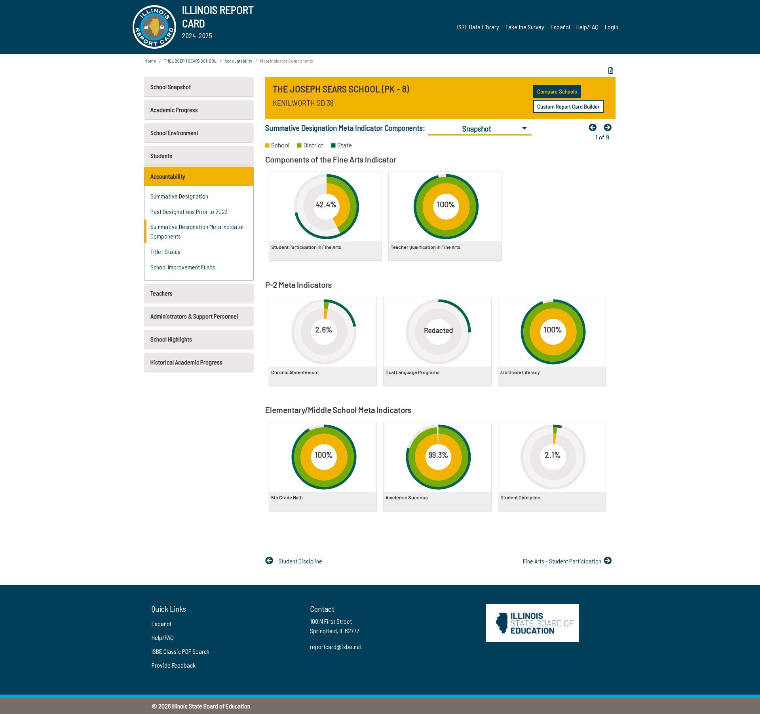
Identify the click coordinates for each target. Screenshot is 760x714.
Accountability (167, 176)
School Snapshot (170, 86)
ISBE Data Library (478, 27)
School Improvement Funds (182, 267)
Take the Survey (524, 27)
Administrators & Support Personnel (194, 316)
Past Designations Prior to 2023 (189, 211)
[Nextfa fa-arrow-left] (610, 127)
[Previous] (594, 127)
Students (161, 155)
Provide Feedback (174, 665)
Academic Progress (174, 109)
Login (611, 27)
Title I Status (165, 251)
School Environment (174, 132)
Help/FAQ (587, 27)
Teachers (161, 293)
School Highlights (171, 339)
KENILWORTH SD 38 (303, 102)
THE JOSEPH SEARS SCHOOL (190, 60)
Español (560, 27)
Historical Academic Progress (186, 362)
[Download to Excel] (611, 70)
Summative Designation (179, 196)
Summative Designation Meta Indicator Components (197, 231)
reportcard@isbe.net (336, 646)
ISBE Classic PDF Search (180, 651)
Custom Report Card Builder (568, 106)
